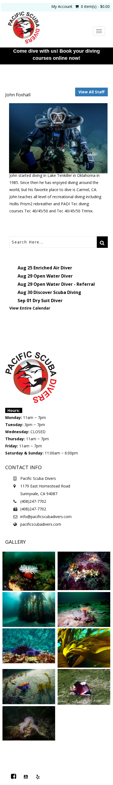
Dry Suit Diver (48, 301)
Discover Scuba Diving (57, 292)
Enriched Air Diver (52, 268)
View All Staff (91, 91)
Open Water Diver (53, 276)
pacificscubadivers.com (40, 524)
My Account (61, 6)
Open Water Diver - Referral (64, 284)
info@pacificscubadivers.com (46, 516)
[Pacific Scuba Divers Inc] (50, 28)
